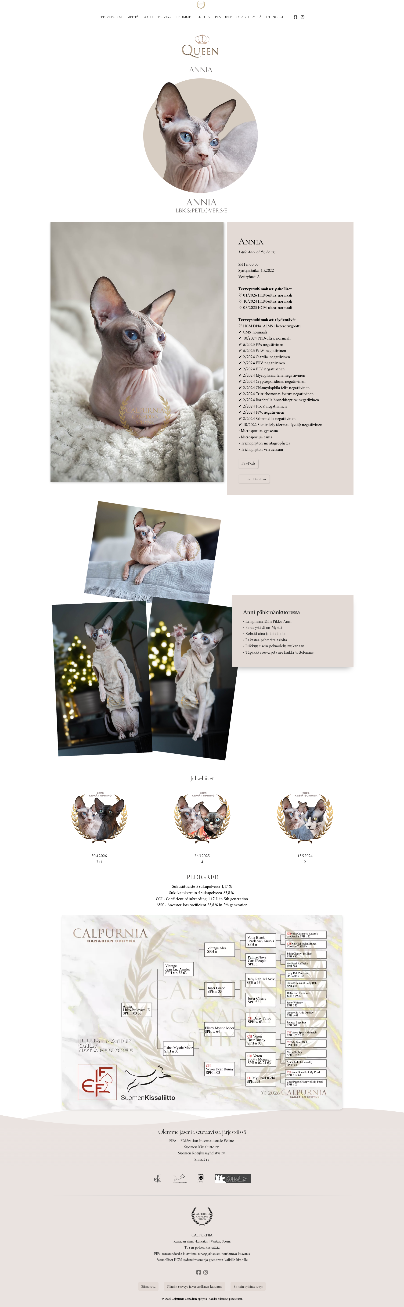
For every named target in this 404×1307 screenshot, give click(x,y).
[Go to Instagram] (302, 17)
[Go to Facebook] (295, 17)
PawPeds (248, 463)
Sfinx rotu (148, 1286)
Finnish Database (254, 479)
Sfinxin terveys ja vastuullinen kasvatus (194, 1286)
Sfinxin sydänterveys (248, 1286)
